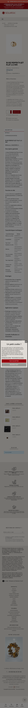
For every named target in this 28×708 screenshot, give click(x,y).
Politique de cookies (6, 357)
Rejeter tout (14, 364)
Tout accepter (14, 361)
